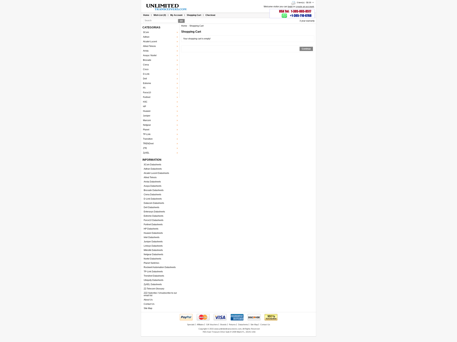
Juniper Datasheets (153, 241)
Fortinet (146, 97)
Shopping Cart (194, 15)
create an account (305, 6)
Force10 (147, 92)
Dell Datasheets (151, 207)
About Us (148, 299)
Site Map (148, 308)
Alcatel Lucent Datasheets (156, 173)
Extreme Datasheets (153, 216)
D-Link (146, 74)
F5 (144, 88)
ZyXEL (146, 153)
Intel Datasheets (151, 237)
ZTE (145, 148)
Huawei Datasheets (153, 233)
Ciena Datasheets (152, 194)
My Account (176, 15)
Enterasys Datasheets (154, 211)
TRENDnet (148, 143)
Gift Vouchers (212, 324)
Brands (223, 324)
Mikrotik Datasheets (153, 250)
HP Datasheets (151, 229)
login (290, 6)
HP (144, 106)
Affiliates (200, 324)
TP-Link (146, 134)
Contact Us (149, 304)
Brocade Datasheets (154, 190)
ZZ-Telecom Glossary (154, 288)
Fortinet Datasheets (153, 224)
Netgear (147, 125)
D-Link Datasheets (153, 199)
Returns (232, 324)
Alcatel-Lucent (150, 41)
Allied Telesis (149, 46)
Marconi (147, 120)
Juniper (146, 115)
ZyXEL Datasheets (153, 284)
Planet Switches (151, 263)
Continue (306, 49)
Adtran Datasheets (153, 169)
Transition (148, 139)
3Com (146, 32)
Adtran (146, 37)
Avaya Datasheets (152, 186)
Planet (146, 129)
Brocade (147, 60)
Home (146, 15)
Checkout (210, 15)
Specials (190, 324)
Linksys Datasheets (153, 246)
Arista (146, 51)
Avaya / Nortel (150, 55)
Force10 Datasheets (153, 220)
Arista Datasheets (152, 181)
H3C (145, 102)
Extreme (147, 83)
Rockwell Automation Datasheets (160, 267)
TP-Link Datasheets (153, 271)
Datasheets (243, 324)
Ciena (146, 64)
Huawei (146, 111)
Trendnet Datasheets (154, 276)
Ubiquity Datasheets (153, 280)
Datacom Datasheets (154, 203)
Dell (145, 78)
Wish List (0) (160, 15)
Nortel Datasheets (152, 258)
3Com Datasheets (152, 164)
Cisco (146, 69)
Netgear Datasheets (153, 254)
